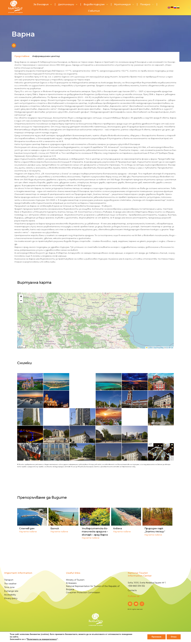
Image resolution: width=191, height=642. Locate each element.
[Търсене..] (189, 7)
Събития (94, 11)
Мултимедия (122, 4)
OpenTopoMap (159, 347)
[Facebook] (130, 604)
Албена (117, 528)
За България (41, 4)
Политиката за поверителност (42, 639)
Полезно (145, 4)
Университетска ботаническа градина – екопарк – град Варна (95, 531)
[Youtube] (136, 604)
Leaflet (149, 347)
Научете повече (28, 531)
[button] (14, 45)
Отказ (173, 636)
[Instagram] (142, 604)
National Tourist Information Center (140, 574)
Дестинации (66, 4)
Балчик (54, 528)
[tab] (22, 56)
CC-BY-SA (169, 347)
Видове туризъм (94, 4)
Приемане (156, 636)
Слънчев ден (27, 528)
